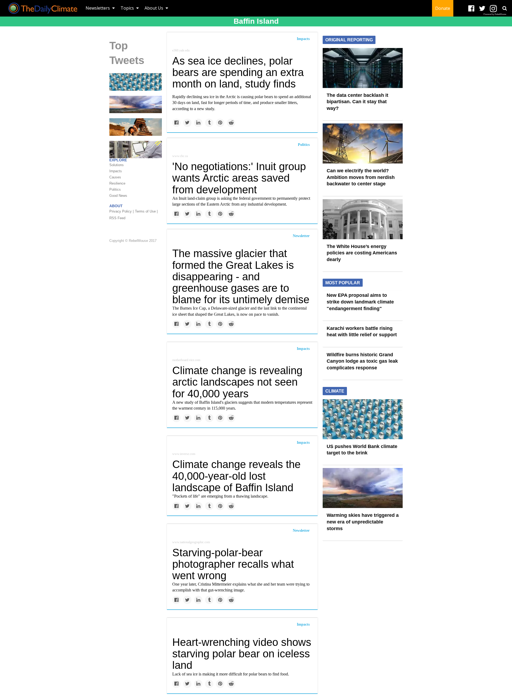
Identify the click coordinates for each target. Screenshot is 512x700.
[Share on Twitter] (187, 123)
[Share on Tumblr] (209, 123)
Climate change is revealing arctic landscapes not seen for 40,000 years (237, 382)
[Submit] (504, 8)
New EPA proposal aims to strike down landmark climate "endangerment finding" (360, 302)
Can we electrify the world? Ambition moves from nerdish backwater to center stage (361, 177)
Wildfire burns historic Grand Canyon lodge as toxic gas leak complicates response (362, 361)
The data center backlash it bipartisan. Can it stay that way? (357, 102)
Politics (304, 145)
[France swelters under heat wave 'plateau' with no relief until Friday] (135, 126)
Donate (442, 8)
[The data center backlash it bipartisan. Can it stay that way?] (363, 67)
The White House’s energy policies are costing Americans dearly (362, 253)
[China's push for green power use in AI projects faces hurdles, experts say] (135, 149)
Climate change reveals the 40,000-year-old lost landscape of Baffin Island (236, 475)
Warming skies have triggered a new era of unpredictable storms (363, 522)
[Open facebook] (471, 8)
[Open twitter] (482, 8)
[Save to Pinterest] (220, 123)
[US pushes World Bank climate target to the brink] (135, 81)
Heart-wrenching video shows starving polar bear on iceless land (241, 653)
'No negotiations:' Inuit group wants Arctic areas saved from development (239, 178)
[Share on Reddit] (231, 123)
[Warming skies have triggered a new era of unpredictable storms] (135, 104)
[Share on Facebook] (176, 123)
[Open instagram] (493, 8)
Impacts (303, 39)
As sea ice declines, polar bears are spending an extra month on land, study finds (238, 72)
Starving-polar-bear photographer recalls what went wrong (233, 564)
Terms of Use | (146, 212)
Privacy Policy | (121, 212)
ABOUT (116, 206)
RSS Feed (117, 218)
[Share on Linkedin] (198, 123)
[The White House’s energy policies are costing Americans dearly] (363, 218)
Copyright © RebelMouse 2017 (133, 241)
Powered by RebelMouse (494, 14)
